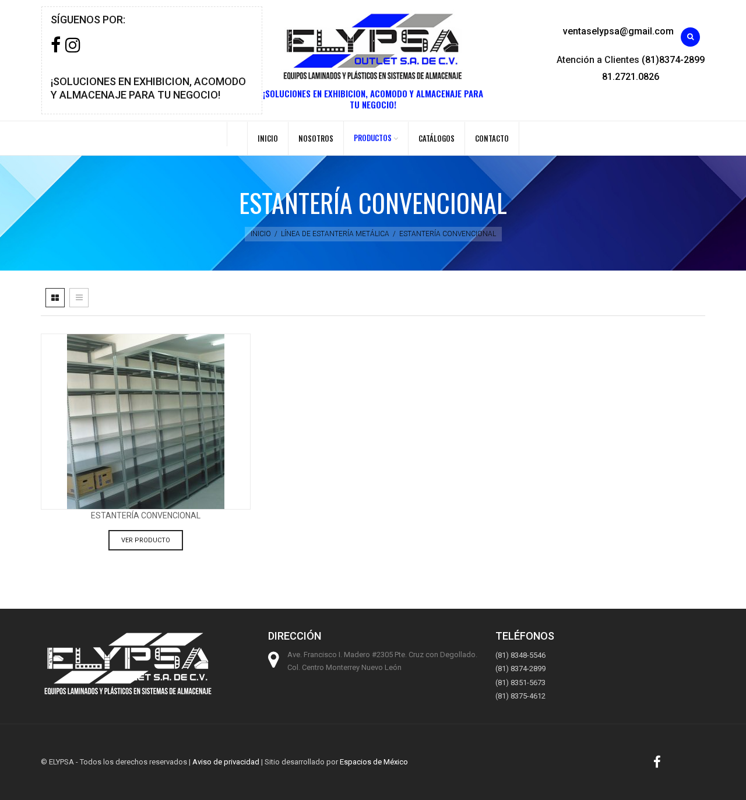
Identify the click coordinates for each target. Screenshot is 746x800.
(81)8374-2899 (673, 59)
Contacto (492, 138)
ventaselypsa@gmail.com (618, 31)
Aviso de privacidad (225, 761)
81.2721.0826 (630, 76)
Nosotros (315, 138)
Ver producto (145, 540)
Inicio (268, 138)
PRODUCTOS (373, 137)
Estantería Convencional (145, 515)
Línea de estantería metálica (335, 234)
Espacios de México (374, 761)
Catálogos (436, 138)
